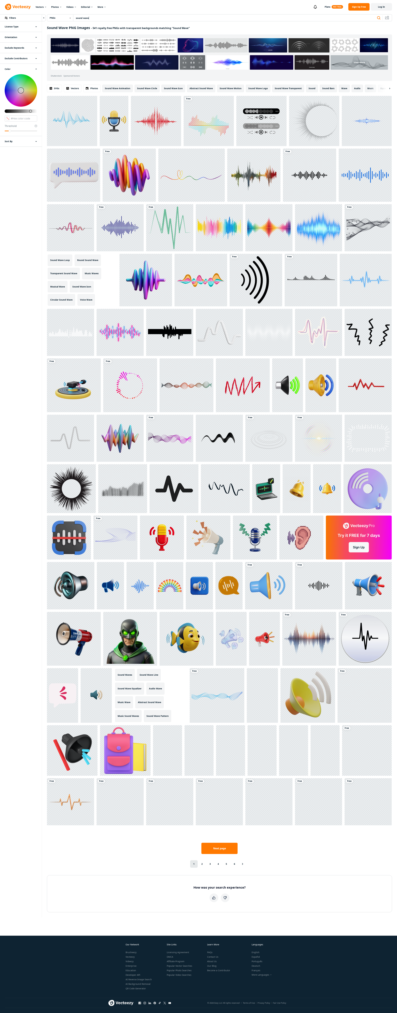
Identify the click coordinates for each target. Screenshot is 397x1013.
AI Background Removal (138, 983)
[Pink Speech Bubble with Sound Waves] (62, 695)
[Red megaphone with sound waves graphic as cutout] (167, 750)
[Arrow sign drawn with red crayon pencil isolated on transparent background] (243, 385)
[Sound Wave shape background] (70, 332)
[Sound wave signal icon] (256, 280)
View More (359, 62)
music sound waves (128, 715)
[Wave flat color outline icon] (174, 488)
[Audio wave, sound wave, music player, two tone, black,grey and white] (261, 121)
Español (256, 956)
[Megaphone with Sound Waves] (208, 538)
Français (256, 970)
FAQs (209, 952)
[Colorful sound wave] (201, 280)
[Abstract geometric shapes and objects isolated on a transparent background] (225, 488)
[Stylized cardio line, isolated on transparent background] (70, 438)
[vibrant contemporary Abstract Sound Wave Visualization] (145, 280)
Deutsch (256, 965)
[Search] (379, 18)
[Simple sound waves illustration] (311, 280)
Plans (327, 6)
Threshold (11, 126)
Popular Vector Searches (179, 965)
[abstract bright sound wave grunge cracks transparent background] (318, 801)
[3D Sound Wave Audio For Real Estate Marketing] (307, 695)
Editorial (85, 6)
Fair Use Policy (279, 1002)
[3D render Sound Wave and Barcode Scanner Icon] (69, 538)
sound (312, 88)
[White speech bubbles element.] (368, 438)
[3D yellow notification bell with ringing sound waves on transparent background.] (297, 488)
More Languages (260, 975)
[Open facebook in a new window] (140, 1003)
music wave (124, 702)
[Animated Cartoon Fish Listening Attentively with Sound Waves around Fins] (186, 639)
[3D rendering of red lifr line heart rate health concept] (365, 385)
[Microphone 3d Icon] (325, 750)
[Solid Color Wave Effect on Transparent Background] (368, 227)
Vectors (40, 6)
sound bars (328, 88)
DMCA (170, 956)
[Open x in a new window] (164, 1003)
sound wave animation (117, 88)
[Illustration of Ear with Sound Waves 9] (301, 538)
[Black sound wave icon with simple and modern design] (318, 585)
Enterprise (131, 965)
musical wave (57, 286)
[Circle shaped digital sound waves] (130, 385)
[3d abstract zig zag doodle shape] (219, 438)
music (370, 88)
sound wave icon (173, 88)
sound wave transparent (288, 88)
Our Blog (212, 965)
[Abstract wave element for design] (115, 538)
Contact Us (212, 956)
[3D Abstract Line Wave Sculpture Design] (219, 332)
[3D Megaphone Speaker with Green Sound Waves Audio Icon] (287, 385)
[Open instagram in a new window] (145, 1003)
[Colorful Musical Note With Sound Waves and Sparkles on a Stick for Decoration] (293, 750)
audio (357, 88)
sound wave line (149, 674)
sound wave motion (230, 88)
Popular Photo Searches (179, 970)
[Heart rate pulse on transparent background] (70, 801)
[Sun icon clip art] (368, 801)
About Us (212, 961)
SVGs (56, 88)
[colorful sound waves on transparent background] (209, 121)
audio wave (155, 688)
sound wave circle (147, 88)
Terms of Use (249, 1002)
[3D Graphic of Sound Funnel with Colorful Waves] (72, 750)
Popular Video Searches (179, 974)
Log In (381, 6)
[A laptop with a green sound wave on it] (266, 488)
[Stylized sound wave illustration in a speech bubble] (229, 585)
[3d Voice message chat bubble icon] (73, 175)
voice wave (86, 299)
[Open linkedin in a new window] (150, 1003)
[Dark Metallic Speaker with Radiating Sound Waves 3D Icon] (70, 585)
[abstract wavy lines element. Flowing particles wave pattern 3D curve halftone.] (122, 488)
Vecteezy (130, 956)
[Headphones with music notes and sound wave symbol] (230, 750)
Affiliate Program (175, 961)
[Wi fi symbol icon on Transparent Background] (219, 801)
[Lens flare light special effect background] (318, 438)
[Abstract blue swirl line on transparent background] (217, 695)
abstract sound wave (201, 88)
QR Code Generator (136, 988)
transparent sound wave (63, 273)
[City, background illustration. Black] (365, 695)
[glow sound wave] (318, 227)
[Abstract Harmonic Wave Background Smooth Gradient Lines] (186, 385)
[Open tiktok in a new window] (159, 1003)
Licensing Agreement (178, 952)
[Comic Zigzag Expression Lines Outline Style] (368, 332)
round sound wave (87, 260)
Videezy (130, 961)
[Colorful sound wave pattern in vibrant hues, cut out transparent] (268, 227)
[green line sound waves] (169, 227)
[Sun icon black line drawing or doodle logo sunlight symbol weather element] (71, 488)
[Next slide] (387, 88)
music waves (92, 273)
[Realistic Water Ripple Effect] (268, 438)
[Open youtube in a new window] (169, 1003)
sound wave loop (60, 260)
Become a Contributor (218, 970)
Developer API (133, 974)
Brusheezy (131, 952)
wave (344, 88)
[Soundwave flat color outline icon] (169, 801)
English (255, 952)
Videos (69, 6)
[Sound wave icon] (365, 639)
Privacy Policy (264, 1002)
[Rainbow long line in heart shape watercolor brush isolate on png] (191, 175)
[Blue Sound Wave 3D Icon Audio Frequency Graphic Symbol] (140, 585)
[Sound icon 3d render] (268, 585)
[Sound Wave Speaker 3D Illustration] (320, 385)
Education (131, 970)
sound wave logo (258, 88)
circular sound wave (61, 299)
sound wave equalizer (129, 688)
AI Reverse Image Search (139, 979)
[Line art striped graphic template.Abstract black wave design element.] (268, 801)
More (100, 6)
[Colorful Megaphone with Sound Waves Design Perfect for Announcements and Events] (74, 639)
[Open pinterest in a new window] (154, 1003)
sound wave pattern (157, 715)
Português (257, 961)
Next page (219, 848)
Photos (55, 6)
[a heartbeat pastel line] (318, 332)
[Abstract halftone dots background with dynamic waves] (268, 332)
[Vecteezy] (18, 7)
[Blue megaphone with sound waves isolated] (262, 695)
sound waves (125, 674)
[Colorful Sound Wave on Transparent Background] (309, 639)
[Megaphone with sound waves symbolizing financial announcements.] (368, 585)
